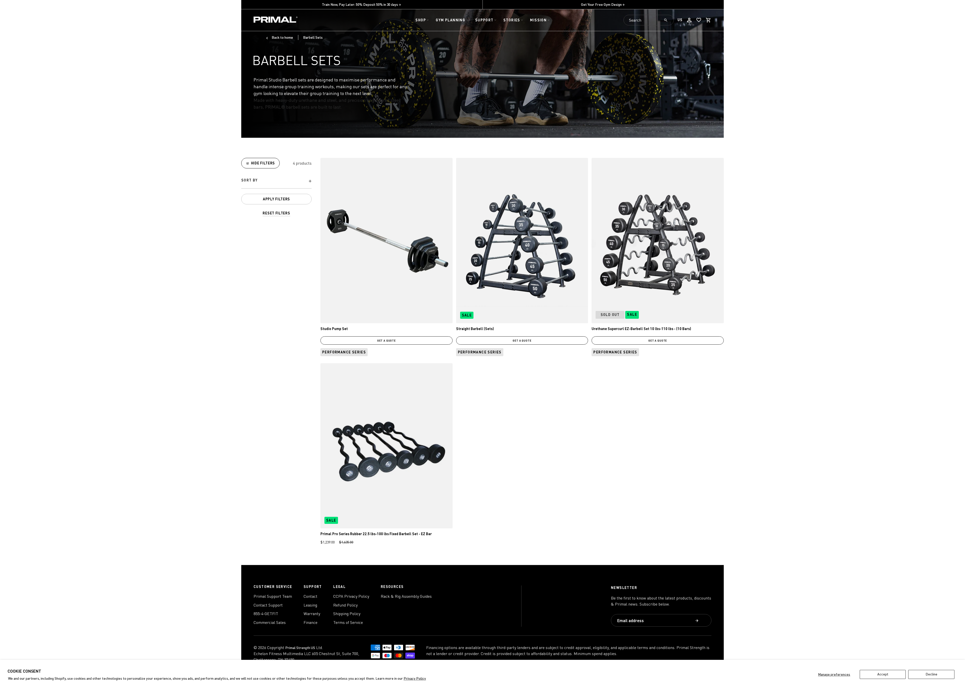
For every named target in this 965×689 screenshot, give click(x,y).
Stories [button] (511, 20)
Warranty (312, 613)
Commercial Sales (270, 622)
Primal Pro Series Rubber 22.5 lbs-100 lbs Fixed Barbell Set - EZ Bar (376, 534)
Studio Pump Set (334, 329)
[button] (708, 20)
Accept (882, 674)
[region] (276, 187)
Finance (310, 622)
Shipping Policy (346, 613)
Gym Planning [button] (450, 20)
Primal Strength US (300, 648)
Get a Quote (386, 340)
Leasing (310, 605)
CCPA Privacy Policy (351, 596)
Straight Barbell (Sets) (475, 329)
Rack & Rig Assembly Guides (406, 596)
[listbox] (276, 181)
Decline (931, 674)
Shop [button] (420, 20)
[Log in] (689, 20)
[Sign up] (697, 621)
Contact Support (268, 605)
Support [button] (484, 20)
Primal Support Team (273, 596)
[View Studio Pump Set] (386, 240)
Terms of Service (348, 622)
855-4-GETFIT (266, 613)
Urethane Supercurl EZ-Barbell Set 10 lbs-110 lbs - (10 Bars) (641, 329)
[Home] (276, 20)
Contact (310, 596)
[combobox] (648, 20)
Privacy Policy (415, 678)
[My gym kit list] (699, 20)
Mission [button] (538, 20)
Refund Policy (345, 605)
